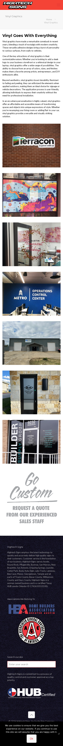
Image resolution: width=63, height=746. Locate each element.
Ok (31, 738)
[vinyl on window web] (31, 244)
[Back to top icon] (31, 714)
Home (49, 19)
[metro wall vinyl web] (31, 294)
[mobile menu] (58, 5)
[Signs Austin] (17, 5)
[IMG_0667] (31, 392)
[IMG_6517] (31, 145)
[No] (59, 733)
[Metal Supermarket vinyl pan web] (31, 343)
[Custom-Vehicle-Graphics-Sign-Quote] (31, 498)
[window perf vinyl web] (31, 195)
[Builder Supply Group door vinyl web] (31, 442)
